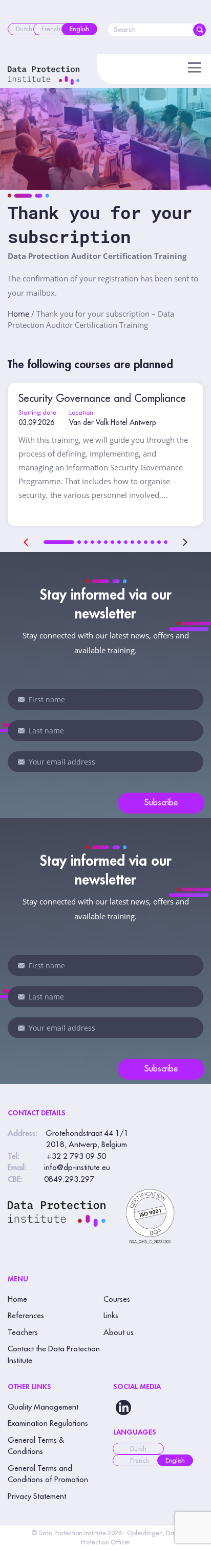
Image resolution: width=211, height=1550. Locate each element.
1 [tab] (59, 542)
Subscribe (161, 803)
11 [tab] (139, 542)
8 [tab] (119, 542)
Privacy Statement (37, 1496)
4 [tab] (92, 542)
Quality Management (43, 1407)
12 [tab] (145, 542)
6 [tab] (106, 542)
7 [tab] (112, 542)
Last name (21, 730)
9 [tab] (126, 542)
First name (21, 699)
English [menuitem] (175, 1461)
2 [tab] (79, 542)
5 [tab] (99, 542)
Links (110, 1316)
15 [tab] (165, 542)
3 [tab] (86, 542)
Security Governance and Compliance (102, 398)
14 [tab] (159, 542)
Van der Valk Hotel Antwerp (112, 422)
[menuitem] (24, 29)
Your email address (21, 762)
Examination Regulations (48, 1423)
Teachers (23, 1333)
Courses (116, 1299)
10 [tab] (132, 542)
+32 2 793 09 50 (76, 1156)
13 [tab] (152, 542)
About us (118, 1333)
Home (18, 313)
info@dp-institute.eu (77, 1168)
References (26, 1316)
